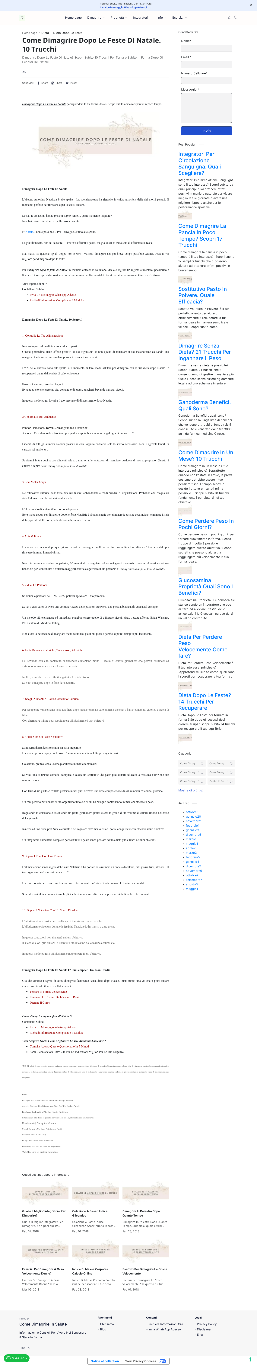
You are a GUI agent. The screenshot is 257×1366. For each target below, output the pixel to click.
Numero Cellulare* (194, 73)
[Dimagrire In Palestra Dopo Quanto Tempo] (145, 1193)
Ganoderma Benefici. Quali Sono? (204, 405)
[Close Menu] (251, 5)
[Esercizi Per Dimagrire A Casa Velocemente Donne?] (45, 1251)
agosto (192, 884)
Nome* (186, 41)
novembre (193, 821)
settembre (194, 880)
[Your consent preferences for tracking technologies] (250, 1359)
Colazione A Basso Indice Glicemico (89, 1213)
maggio (192, 843)
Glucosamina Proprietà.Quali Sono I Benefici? (205, 586)
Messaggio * (190, 89)
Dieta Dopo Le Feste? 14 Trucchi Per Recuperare (204, 701)
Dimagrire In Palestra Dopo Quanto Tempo (141, 1213)
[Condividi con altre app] (82, 83)
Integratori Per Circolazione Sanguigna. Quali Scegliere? (199, 163)
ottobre (192, 812)
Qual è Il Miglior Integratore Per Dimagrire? (43, 1213)
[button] (229, 17)
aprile (191, 848)
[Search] (236, 17)
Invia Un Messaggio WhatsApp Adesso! (123, 7)
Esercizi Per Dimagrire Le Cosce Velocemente (144, 1271)
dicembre (193, 834)
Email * (186, 57)
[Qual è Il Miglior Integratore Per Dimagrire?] (45, 1193)
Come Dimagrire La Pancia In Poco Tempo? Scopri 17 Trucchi (202, 235)
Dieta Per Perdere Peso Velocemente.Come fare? (202, 646)
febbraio (192, 825)
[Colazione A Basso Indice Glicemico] (95, 1193)
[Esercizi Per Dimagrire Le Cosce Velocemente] (145, 1251)
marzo (191, 839)
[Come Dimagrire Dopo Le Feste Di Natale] (96, 140)
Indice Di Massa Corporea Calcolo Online (90, 1271)
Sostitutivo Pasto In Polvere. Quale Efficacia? (202, 295)
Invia (206, 131)
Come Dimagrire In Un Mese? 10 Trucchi (205, 455)
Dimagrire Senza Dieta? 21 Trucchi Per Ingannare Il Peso (204, 351)
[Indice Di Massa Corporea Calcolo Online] (95, 1251)
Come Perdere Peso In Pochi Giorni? (206, 524)
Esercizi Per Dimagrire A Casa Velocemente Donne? (43, 1271)
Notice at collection (105, 1361)
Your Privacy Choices (140, 1361)
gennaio (193, 816)
